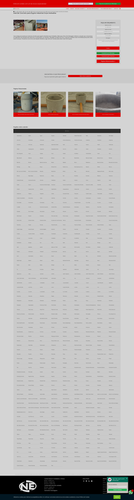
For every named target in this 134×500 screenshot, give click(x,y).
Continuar (117, 497)
